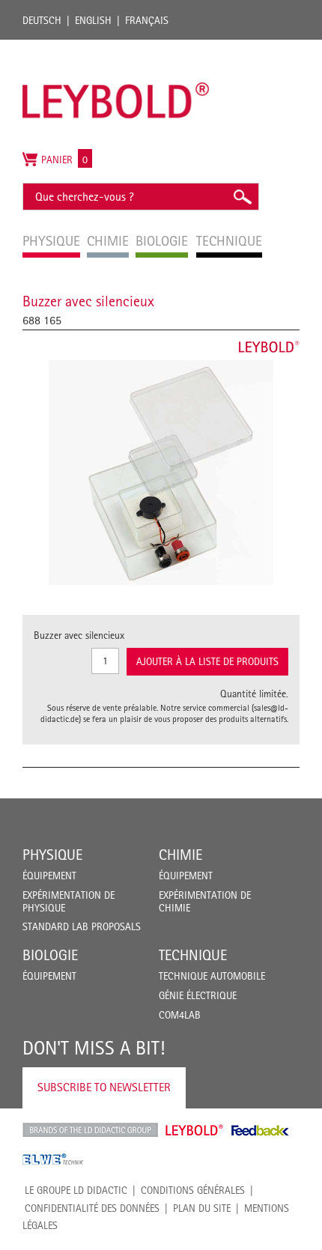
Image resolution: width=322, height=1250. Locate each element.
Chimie (180, 855)
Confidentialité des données (92, 1208)
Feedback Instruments (260, 1130)
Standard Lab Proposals (81, 926)
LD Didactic (90, 1130)
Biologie (50, 955)
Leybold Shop (194, 1130)
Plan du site (202, 1208)
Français (146, 20)
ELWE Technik (53, 1159)
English (93, 20)
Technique (193, 955)
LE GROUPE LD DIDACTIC (76, 1190)
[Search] (242, 196)
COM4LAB (180, 1015)
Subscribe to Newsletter (104, 1087)
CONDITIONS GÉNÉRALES (193, 1190)
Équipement (49, 876)
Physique (52, 855)
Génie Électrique (198, 995)
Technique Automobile (212, 976)
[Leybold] (116, 47)
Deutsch (41, 20)
